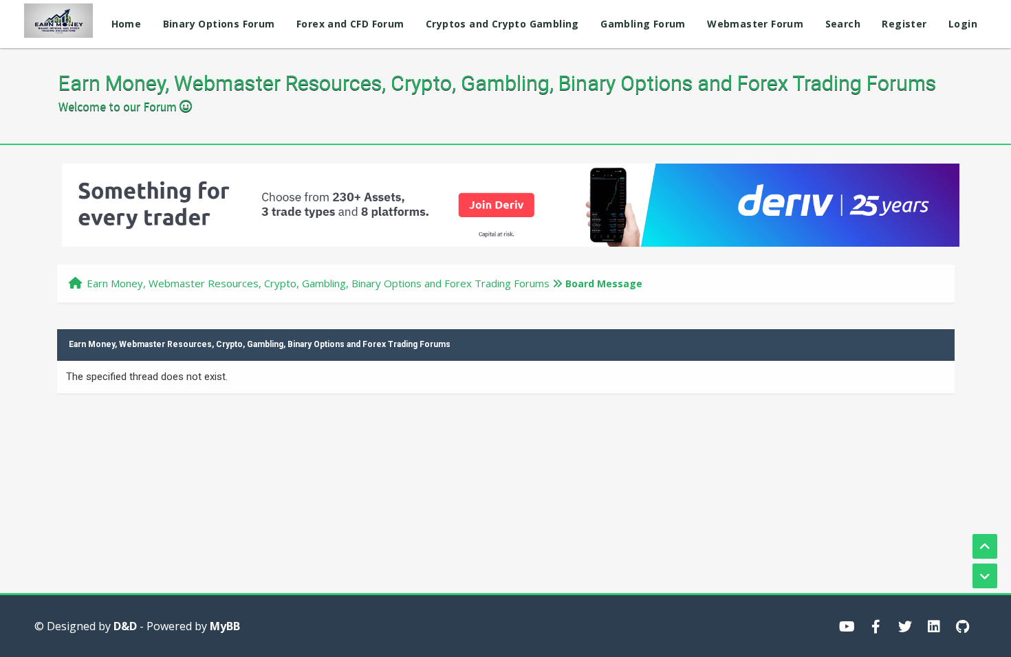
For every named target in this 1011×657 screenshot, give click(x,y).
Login (962, 23)
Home (126, 23)
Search (842, 23)
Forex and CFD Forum (350, 23)
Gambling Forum (643, 23)
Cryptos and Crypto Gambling (502, 23)
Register (904, 23)
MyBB (225, 626)
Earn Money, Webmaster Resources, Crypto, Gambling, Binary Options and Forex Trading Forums (318, 283)
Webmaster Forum (755, 23)
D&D (125, 626)
